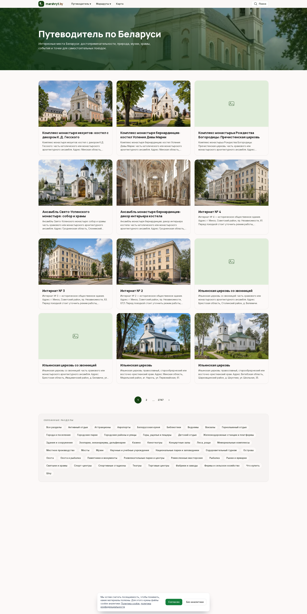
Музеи (99, 450)
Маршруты (103, 3)
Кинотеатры (154, 442)
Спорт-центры (83, 465)
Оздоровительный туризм (221, 450)
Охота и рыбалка (70, 458)
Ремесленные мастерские (187, 458)
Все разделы (54, 427)
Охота (50, 458)
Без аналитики (195, 602)
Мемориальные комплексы (233, 442)
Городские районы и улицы (120, 435)
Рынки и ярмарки (236, 458)
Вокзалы (210, 427)
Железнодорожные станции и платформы (228, 435)
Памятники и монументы (102, 458)
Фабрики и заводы (187, 465)
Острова (248, 450)
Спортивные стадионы (112, 465)
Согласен (174, 602)
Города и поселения (58, 435)
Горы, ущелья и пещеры (157, 435)
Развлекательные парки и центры (144, 458)
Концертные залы (179, 442)
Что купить (253, 465)
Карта (119, 3)
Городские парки (87, 435)
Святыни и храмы (56, 465)
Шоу (48, 473)
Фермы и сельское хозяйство (222, 465)
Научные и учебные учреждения (129, 450)
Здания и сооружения (59, 442)
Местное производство (60, 450)
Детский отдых (187, 435)
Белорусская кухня (148, 427)
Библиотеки (174, 427)
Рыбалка (214, 458)
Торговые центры (158, 465)
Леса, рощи (204, 442)
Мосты (85, 450)
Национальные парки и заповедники (177, 450)
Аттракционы (103, 427)
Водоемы (193, 427)
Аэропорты (123, 427)
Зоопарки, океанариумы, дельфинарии (102, 442)
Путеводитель (81, 3)
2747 (161, 400)
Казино (136, 442)
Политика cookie (130, 603)
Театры (137, 465)
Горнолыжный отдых (234, 427)
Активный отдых (78, 427)
